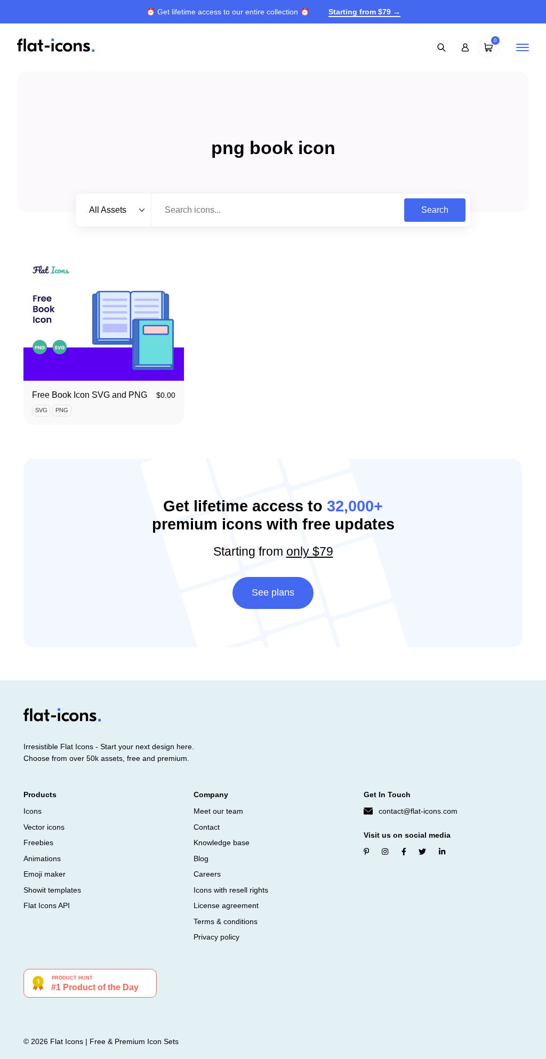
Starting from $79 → (364, 11)
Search (434, 209)
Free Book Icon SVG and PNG (89, 394)
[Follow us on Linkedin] (442, 851)
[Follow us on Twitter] (422, 851)
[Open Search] (441, 47)
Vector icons (44, 827)
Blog (201, 858)
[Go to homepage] (55, 46)
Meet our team (218, 811)
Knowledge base (222, 842)
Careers (207, 874)
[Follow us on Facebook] (404, 851)
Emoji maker (44, 874)
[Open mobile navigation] (522, 47)
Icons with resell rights (231, 890)
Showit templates (52, 890)
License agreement (226, 905)
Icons (32, 811)
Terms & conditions (226, 921)
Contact (207, 827)
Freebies (38, 842)
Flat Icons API (46, 905)
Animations (42, 858)
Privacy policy (216, 937)
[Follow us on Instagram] (385, 851)
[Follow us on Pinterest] (367, 851)
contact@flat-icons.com (418, 811)
